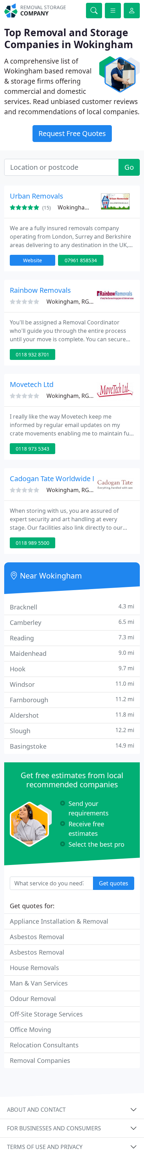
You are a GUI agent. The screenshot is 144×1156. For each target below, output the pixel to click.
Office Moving (30, 1029)
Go (129, 167)
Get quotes (113, 883)
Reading (72, 637)
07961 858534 (81, 260)
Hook (72, 668)
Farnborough (72, 699)
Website (32, 260)
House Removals (34, 967)
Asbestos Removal (37, 936)
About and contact (36, 1109)
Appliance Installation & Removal (59, 921)
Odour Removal (33, 998)
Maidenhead (72, 653)
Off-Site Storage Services (46, 1014)
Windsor (72, 684)
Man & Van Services (39, 983)
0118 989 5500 (32, 543)
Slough (72, 730)
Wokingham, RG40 (82, 207)
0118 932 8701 (32, 354)
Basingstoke (72, 746)
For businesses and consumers (54, 1128)
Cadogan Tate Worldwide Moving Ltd (69, 478)
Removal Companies (40, 1060)
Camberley (72, 622)
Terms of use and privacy (44, 1147)
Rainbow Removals (40, 290)
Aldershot (72, 715)
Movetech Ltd (31, 384)
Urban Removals (36, 196)
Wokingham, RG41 (70, 490)
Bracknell (72, 606)
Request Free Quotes (72, 133)
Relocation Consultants (44, 1045)
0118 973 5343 (32, 448)
